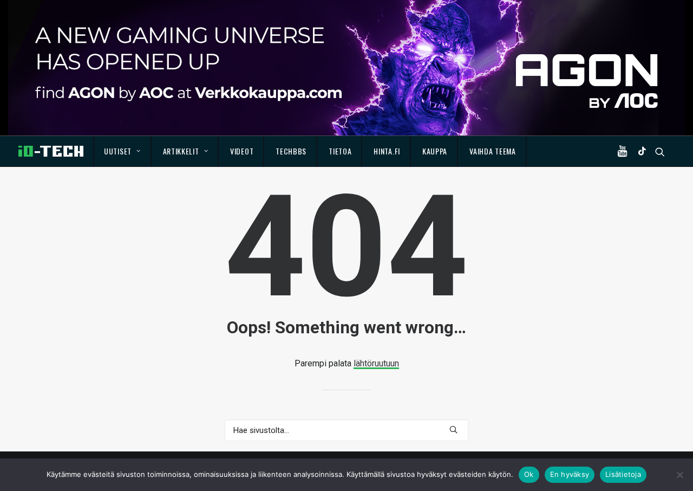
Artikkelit (181, 151)
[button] (624, 151)
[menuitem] (122, 151)
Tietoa (340, 151)
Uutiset (118, 151)
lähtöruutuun (376, 363)
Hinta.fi (387, 151)
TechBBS (291, 151)
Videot (241, 151)
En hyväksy (570, 474)
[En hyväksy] (679, 474)
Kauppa (434, 151)
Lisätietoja (623, 474)
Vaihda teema (492, 151)
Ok (529, 474)
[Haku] (346, 430)
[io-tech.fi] (50, 151)
